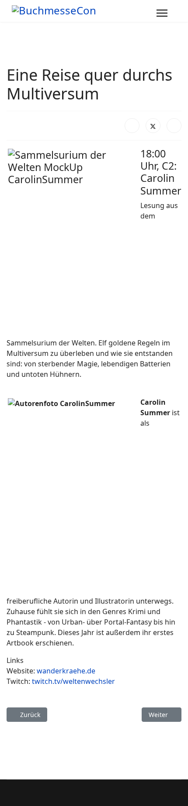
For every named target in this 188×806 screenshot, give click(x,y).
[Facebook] (132, 125)
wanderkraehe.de (66, 671)
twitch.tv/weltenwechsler (73, 681)
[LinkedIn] (174, 125)
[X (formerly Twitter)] (153, 125)
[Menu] (162, 13)
